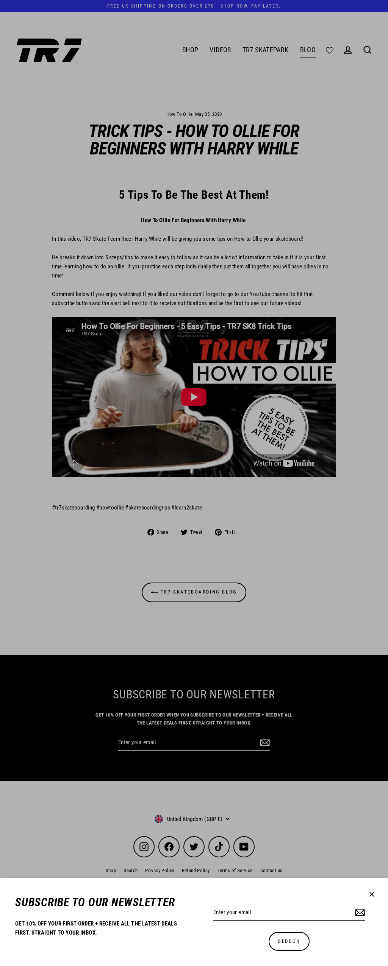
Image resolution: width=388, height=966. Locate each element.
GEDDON (289, 941)
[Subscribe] (359, 913)
